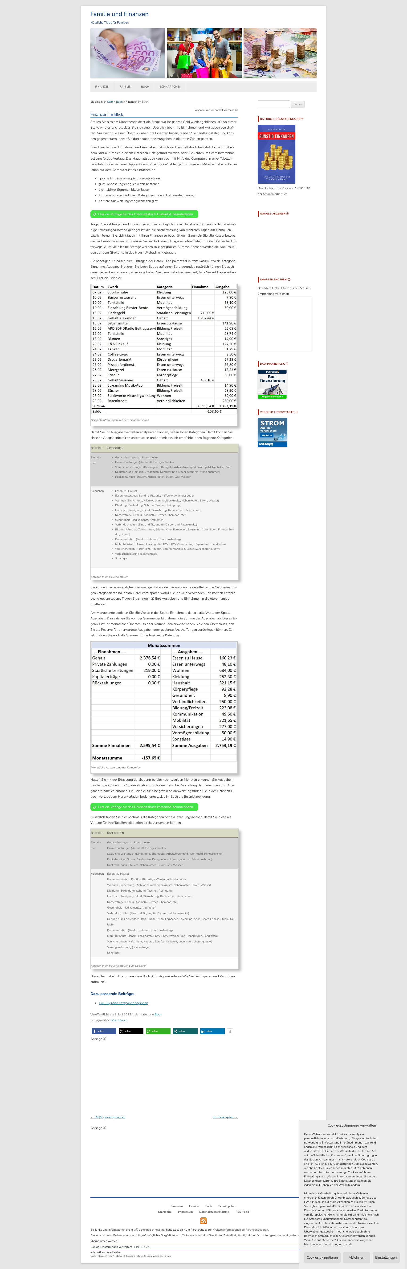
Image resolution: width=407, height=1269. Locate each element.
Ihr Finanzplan (225, 1117)
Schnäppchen (170, 87)
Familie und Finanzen (119, 14)
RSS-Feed (242, 1212)
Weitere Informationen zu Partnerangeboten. (241, 1230)
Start (110, 102)
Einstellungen (386, 1257)
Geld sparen (119, 1020)
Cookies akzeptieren (322, 1257)
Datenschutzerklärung (214, 1212)
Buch (145, 87)
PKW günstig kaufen (107, 1117)
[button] (104, 1031)
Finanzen (102, 87)
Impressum (185, 1212)
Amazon (268, 194)
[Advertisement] (164, 1075)
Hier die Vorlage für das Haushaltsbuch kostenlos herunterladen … (147, 214)
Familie (125, 87)
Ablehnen (356, 1257)
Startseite (165, 1212)
